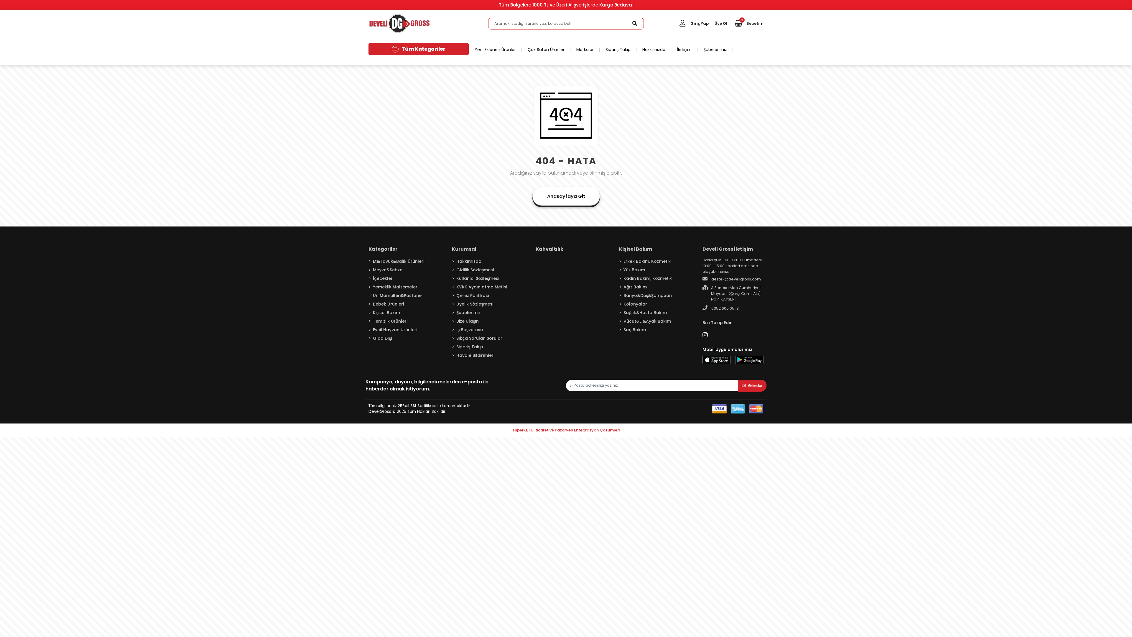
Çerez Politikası (472, 295)
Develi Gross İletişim (727, 249)
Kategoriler (382, 249)
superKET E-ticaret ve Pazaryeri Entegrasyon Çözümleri (566, 430)
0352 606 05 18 (724, 308)
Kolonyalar (635, 304)
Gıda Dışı (382, 338)
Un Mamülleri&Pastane (397, 295)
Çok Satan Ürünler (546, 49)
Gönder (755, 385)
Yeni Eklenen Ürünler (495, 49)
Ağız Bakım (635, 287)
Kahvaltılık (549, 249)
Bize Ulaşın (467, 321)
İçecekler (383, 278)
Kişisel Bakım (386, 313)
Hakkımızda (653, 49)
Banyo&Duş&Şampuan (647, 295)
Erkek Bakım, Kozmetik (647, 261)
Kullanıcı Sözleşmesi (477, 278)
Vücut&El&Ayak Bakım (647, 321)
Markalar (585, 49)
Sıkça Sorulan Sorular (479, 338)
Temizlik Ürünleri (390, 321)
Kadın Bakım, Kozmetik (647, 278)
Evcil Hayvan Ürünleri (395, 330)
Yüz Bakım (634, 270)
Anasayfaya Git (566, 196)
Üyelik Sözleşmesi (474, 304)
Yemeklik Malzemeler (395, 287)
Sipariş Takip (618, 49)
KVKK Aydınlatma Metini (481, 287)
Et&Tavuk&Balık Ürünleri (398, 261)
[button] (749, 23)
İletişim (684, 49)
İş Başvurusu (469, 330)
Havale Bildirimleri (475, 355)
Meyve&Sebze (387, 270)
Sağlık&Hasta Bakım (645, 313)
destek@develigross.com (735, 279)
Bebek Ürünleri (388, 304)
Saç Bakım (634, 330)
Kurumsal (464, 249)
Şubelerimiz (715, 49)
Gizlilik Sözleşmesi (475, 270)
